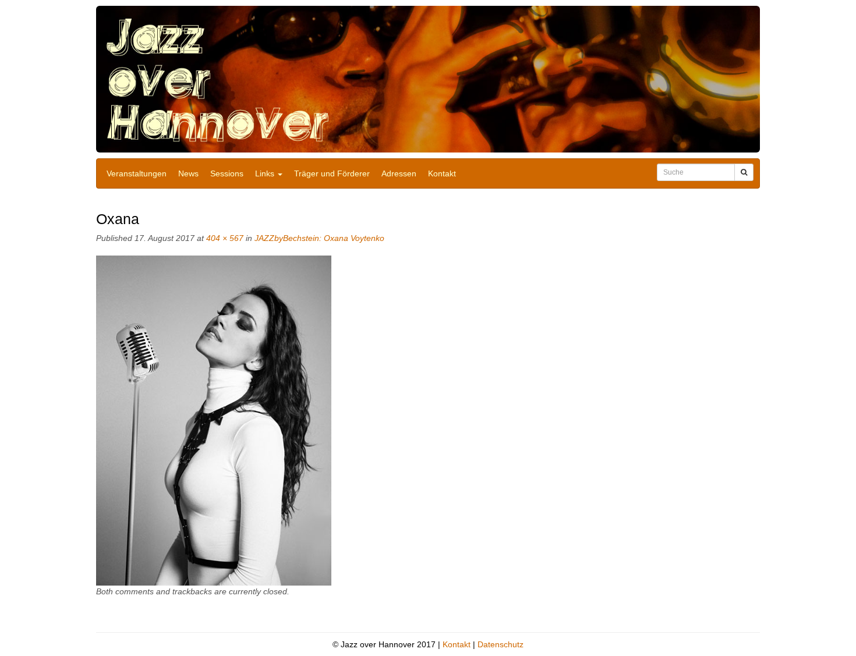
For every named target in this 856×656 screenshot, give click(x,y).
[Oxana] (213, 420)
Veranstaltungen (137, 173)
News (188, 173)
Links (266, 173)
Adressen (398, 173)
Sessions (226, 173)
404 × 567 (224, 238)
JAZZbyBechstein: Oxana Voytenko (319, 238)
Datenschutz (500, 644)
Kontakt (442, 173)
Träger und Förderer (332, 173)
